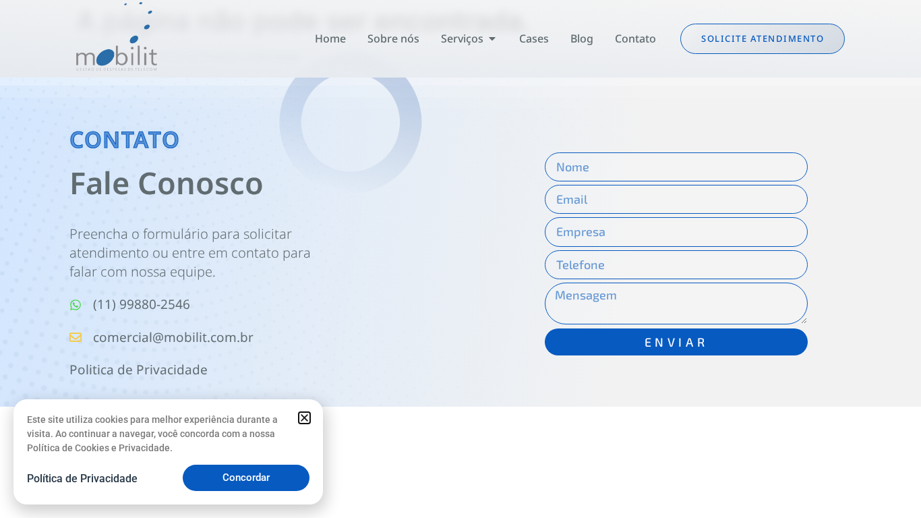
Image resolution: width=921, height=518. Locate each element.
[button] (304, 418)
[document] (460, 259)
